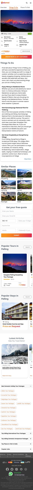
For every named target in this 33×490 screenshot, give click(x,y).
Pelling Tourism (16, 82)
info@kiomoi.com (27, 478)
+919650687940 (19, 475)
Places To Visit (25, 7)
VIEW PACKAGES (26, 51)
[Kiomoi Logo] (5, 2)
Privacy (9, 454)
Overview (3, 7)
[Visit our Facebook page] (7, 469)
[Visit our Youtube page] (21, 469)
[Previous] (2, 22)
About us (2, 454)
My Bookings (28, 455)
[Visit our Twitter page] (12, 469)
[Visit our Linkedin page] (25, 469)
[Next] (30, 22)
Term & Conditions (18, 454)
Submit (16, 235)
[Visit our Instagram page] (16, 469)
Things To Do (13, 7)
